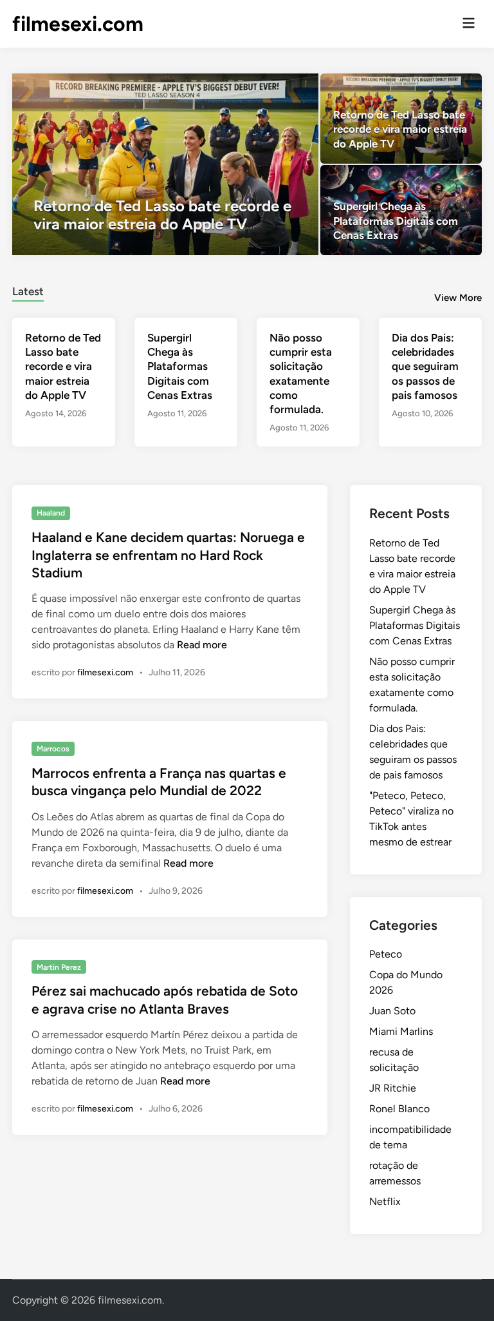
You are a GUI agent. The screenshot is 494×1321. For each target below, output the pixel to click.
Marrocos (53, 748)
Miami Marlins (401, 1031)
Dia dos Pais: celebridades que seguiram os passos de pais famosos (425, 366)
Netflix (385, 1201)
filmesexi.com (77, 24)
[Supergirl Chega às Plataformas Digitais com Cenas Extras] (401, 210)
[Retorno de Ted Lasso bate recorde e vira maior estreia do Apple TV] (165, 164)
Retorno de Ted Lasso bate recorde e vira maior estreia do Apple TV (63, 366)
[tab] (28, 290)
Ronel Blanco (399, 1109)
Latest (28, 291)
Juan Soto (392, 1011)
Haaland (51, 512)
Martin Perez (59, 967)
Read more (202, 645)
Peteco (385, 954)
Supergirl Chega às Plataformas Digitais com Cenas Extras (179, 366)
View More (458, 298)
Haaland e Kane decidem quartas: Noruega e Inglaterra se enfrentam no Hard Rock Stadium (168, 555)
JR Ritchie (392, 1088)
